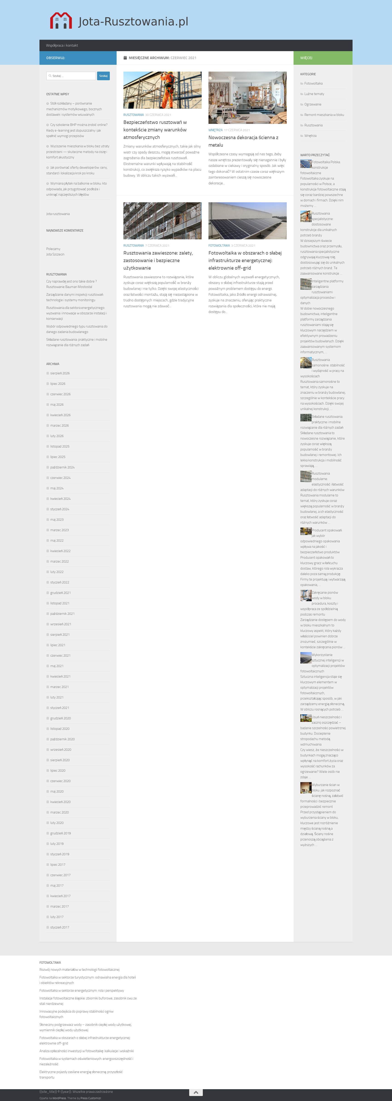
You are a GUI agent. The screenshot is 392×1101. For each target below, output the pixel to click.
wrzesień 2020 (60, 750)
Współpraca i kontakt (62, 45)
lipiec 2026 (57, 384)
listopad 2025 (59, 446)
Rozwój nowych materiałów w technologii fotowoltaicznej (79, 970)
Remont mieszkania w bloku (324, 115)
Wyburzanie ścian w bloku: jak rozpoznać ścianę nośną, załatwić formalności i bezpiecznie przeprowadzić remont (321, 796)
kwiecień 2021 (60, 676)
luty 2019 (57, 844)
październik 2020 (62, 739)
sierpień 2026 (60, 373)
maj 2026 (57, 405)
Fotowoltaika (219, 246)
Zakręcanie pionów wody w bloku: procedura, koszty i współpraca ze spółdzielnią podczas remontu (319, 603)
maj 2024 (57, 488)
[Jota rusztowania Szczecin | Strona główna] (120, 20)
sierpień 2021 (60, 635)
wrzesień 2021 (60, 624)
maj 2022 (57, 540)
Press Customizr (91, 1098)
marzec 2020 (59, 812)
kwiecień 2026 (60, 415)
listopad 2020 (59, 729)
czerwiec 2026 (60, 394)
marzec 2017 (59, 906)
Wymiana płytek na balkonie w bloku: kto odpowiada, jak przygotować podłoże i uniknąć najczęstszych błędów (76, 189)
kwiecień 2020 (60, 802)
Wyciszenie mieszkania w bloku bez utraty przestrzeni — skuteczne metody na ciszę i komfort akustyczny (77, 151)
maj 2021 (57, 666)
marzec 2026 (59, 425)
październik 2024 (62, 467)
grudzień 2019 (60, 833)
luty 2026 (57, 436)
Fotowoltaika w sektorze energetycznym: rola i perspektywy (81, 990)
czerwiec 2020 (60, 781)
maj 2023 (57, 520)
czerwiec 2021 (60, 655)
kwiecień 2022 (60, 551)
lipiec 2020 (57, 770)
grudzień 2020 (60, 718)
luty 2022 (57, 572)
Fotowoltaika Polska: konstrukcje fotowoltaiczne (320, 167)
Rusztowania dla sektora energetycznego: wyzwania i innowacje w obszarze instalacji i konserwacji (76, 313)
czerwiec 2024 (60, 478)
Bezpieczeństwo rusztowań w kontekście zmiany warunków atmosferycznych (155, 129)
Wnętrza (215, 130)
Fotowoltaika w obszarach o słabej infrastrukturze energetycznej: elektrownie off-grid (245, 260)
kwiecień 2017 (60, 896)
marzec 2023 (59, 530)
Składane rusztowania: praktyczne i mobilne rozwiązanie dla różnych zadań (321, 422)
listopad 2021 (59, 603)
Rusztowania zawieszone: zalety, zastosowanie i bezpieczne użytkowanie (158, 260)
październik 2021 (62, 614)
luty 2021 (57, 697)
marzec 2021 (59, 687)
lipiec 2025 (57, 457)
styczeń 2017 (59, 927)
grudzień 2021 (60, 593)
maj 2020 (57, 791)
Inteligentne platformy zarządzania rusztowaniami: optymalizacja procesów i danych (321, 292)
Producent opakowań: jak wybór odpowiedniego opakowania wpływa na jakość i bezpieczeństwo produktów (321, 541)
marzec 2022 (59, 561)
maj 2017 (57, 885)
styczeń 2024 (59, 509)
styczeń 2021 (59, 708)
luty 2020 (57, 823)
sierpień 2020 (60, 760)
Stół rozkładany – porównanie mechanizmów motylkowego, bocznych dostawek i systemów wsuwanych (74, 109)
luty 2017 (57, 917)
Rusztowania (133, 115)
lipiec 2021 (57, 645)
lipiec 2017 (57, 865)
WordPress (59, 1098)
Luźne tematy (314, 94)
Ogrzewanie (312, 104)
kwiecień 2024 (60, 499)
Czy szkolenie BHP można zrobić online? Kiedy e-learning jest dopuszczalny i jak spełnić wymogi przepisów (77, 130)
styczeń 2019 (59, 854)
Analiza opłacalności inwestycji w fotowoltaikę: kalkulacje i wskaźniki (86, 1051)
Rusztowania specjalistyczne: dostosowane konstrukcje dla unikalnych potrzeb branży (318, 224)
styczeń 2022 (59, 582)
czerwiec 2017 (60, 875)
